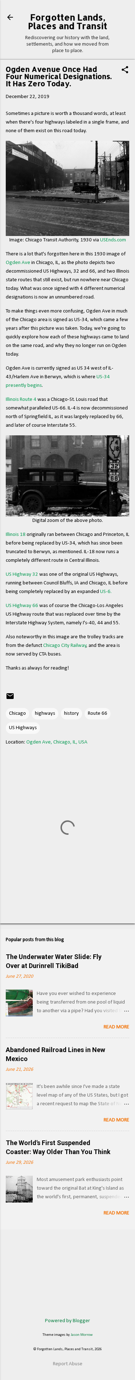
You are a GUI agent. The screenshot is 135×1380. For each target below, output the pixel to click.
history (71, 713)
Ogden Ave (18, 262)
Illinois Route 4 (21, 399)
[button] (125, 70)
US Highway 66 (22, 605)
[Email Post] (10, 699)
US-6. (106, 591)
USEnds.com (113, 240)
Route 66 (97, 713)
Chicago (17, 713)
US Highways (23, 728)
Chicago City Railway (64, 645)
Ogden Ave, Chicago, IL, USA (56, 742)
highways (45, 713)
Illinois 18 (16, 534)
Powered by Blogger (67, 1321)
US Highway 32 (22, 574)
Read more (116, 1027)
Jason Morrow (82, 1335)
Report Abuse (67, 1364)
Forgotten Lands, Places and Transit (67, 21)
